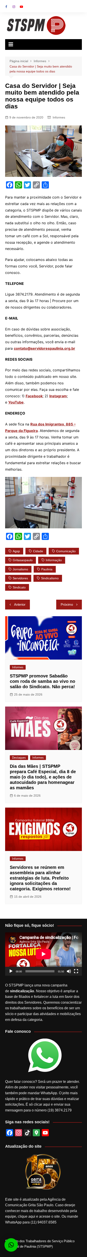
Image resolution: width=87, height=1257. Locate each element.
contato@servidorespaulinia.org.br (44, 348)
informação (54, 560)
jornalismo (20, 569)
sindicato (19, 587)
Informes (59, 117)
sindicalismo (50, 578)
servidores (20, 578)
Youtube (21, 6)
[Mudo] (69, 971)
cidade (38, 551)
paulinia (46, 569)
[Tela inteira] (76, 971)
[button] (11, 1245)
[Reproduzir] (11, 971)
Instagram (13, 6)
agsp (16, 551)
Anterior (19, 604)
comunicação (66, 551)
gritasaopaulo (23, 560)
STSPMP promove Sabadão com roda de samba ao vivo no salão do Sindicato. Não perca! (42, 681)
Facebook (6, 6)
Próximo (67, 604)
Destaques (19, 757)
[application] (43, 954)
